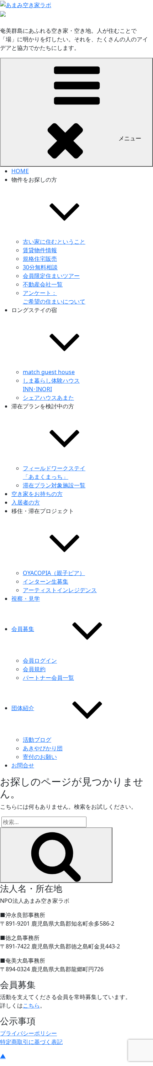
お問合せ (22, 765)
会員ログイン (40, 660)
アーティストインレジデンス (60, 590)
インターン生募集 (45, 581)
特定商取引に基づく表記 (31, 1042)
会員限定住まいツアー (51, 276)
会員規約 (34, 669)
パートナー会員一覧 (48, 678)
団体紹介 (22, 708)
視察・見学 (25, 598)
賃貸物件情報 (40, 250)
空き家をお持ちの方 (37, 494)
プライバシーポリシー (28, 1033)
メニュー (129, 138)
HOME (20, 171)
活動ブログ (37, 740)
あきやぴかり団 (43, 748)
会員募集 (22, 629)
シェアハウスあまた (48, 398)
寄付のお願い (40, 757)
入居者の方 (25, 502)
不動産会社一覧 (43, 284)
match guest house (49, 372)
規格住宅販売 (40, 259)
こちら (31, 1005)
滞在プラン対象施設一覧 (54, 485)
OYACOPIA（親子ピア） (54, 573)
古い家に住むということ (54, 241)
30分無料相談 (40, 267)
